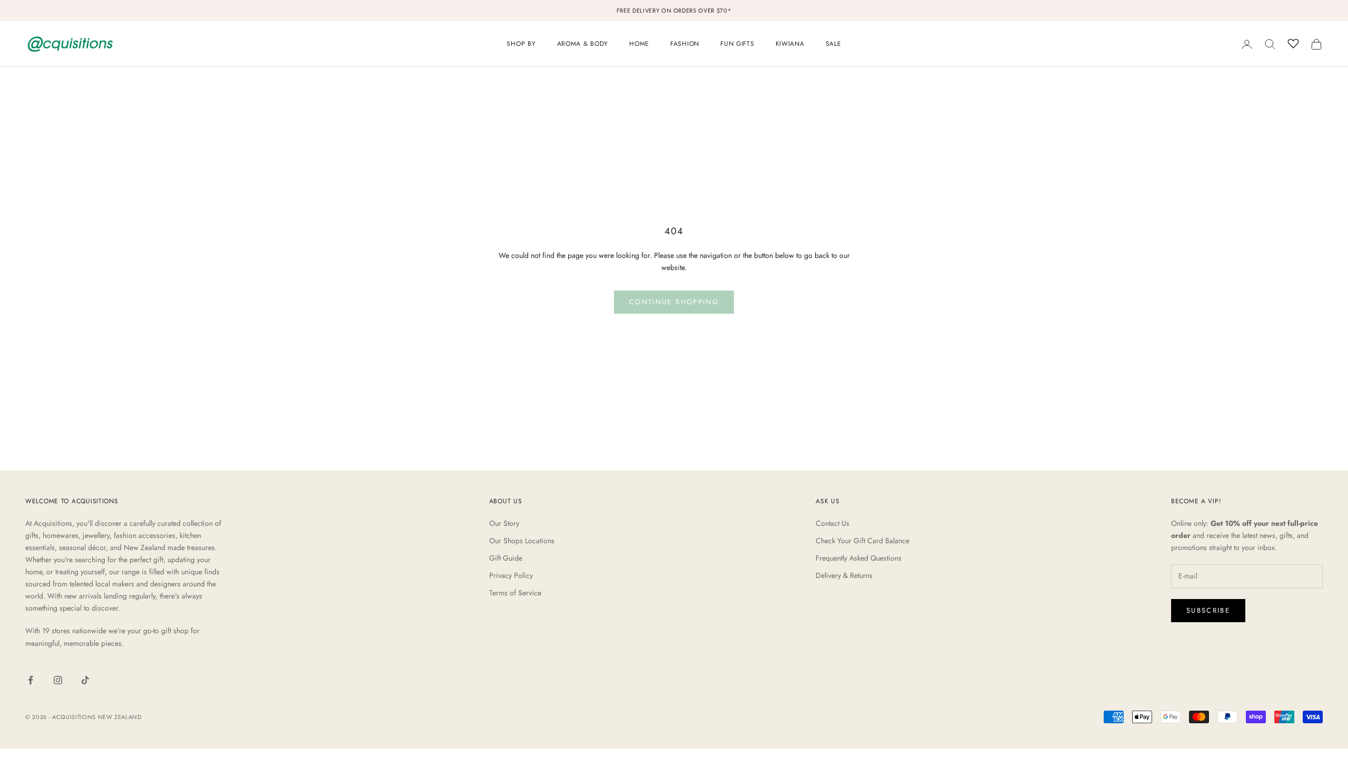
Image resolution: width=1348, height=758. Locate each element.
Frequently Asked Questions (858, 558)
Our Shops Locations (521, 540)
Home (639, 43)
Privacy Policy (511, 575)
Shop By (521, 43)
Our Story (504, 523)
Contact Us (832, 523)
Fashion (684, 43)
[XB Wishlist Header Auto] (1293, 42)
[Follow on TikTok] (85, 680)
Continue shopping (674, 302)
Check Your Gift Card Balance (862, 540)
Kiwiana (790, 43)
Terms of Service (515, 592)
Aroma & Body (583, 43)
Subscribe (1208, 610)
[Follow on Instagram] (58, 680)
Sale (833, 43)
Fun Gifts (737, 43)
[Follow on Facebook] (30, 680)
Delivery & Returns (844, 575)
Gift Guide (505, 558)
